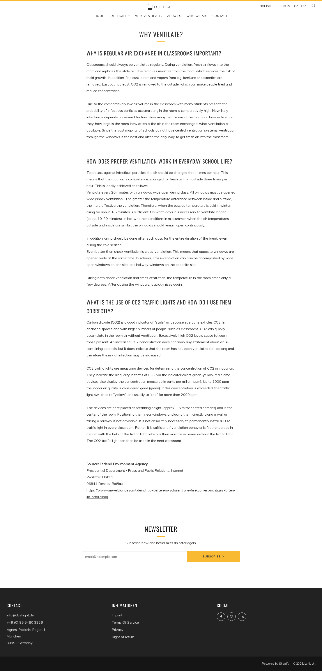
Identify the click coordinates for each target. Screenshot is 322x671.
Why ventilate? (149, 16)
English (264, 6)
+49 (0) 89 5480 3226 (25, 622)
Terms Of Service (125, 622)
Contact (220, 16)
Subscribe (212, 556)
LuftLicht (117, 16)
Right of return (123, 637)
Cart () (300, 6)
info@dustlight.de (20, 615)
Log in (285, 6)
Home (99, 16)
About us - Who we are (187, 16)
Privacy (118, 629)
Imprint (117, 615)
